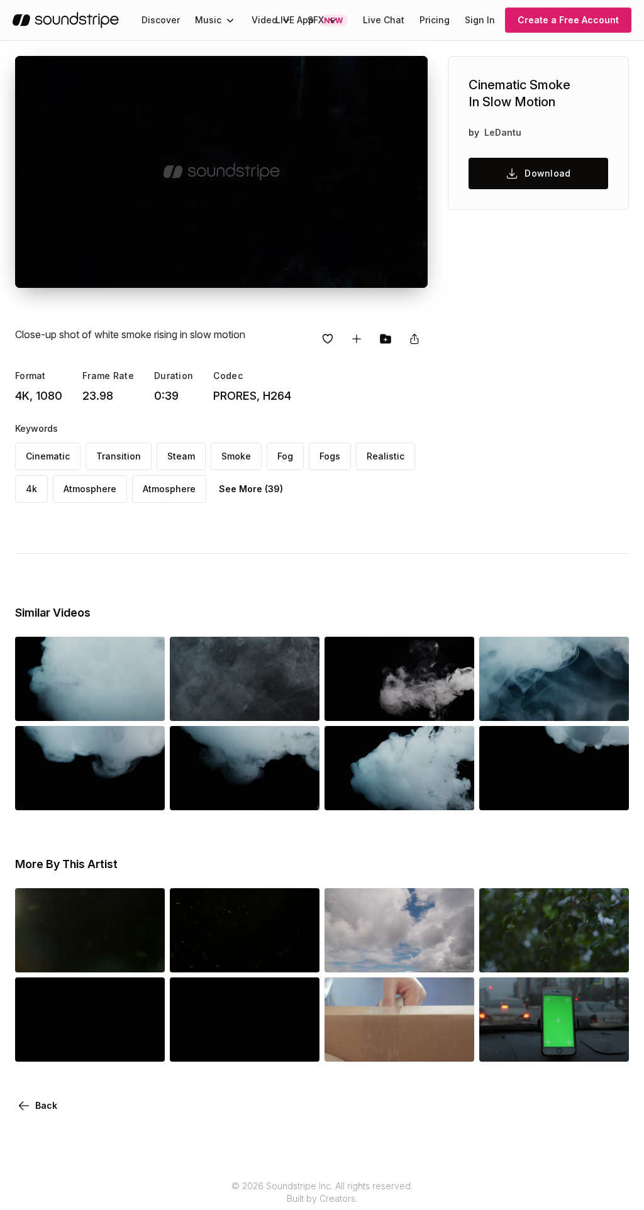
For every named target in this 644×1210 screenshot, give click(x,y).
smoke (236, 456)
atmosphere (90, 488)
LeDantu (502, 132)
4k (31, 488)
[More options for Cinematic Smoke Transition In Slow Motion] (299, 703)
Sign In (480, 19)
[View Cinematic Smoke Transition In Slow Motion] (244, 703)
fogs (329, 456)
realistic (385, 456)
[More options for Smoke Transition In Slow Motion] (144, 703)
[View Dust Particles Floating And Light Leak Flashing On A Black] (244, 954)
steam (181, 456)
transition (118, 456)
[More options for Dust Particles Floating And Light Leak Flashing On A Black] (299, 954)
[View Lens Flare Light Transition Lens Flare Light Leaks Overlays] (90, 1044)
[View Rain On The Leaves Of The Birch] (554, 954)
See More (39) (251, 488)
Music (208, 19)
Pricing (434, 19)
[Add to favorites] (327, 339)
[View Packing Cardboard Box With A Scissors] (399, 1044)
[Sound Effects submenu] (332, 20)
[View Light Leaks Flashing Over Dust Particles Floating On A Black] (90, 954)
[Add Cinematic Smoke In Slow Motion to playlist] (356, 339)
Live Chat (383, 19)
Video (264, 19)
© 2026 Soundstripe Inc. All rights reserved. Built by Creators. (322, 1192)
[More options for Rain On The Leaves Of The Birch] (608, 954)
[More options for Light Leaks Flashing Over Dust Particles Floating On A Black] (144, 954)
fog (285, 456)
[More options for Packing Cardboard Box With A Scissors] (454, 1044)
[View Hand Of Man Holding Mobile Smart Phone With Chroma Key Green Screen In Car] (554, 1044)
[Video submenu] (286, 20)
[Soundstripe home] (66, 20)
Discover (161, 19)
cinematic (48, 456)
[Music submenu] (230, 20)
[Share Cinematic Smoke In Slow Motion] (414, 339)
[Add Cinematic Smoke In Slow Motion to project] (385, 339)
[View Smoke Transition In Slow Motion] (90, 703)
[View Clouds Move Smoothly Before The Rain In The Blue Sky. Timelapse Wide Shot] (399, 954)
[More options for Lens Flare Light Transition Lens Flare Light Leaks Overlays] (144, 1044)
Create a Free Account (568, 19)
